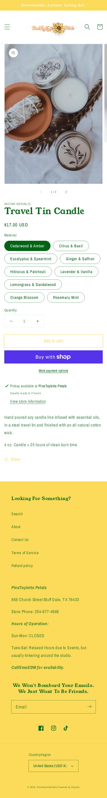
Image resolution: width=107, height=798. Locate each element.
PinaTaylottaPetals (47, 787)
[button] (7, 27)
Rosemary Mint (66, 297)
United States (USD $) (49, 765)
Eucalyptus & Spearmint (30, 258)
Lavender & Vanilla (76, 271)
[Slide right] (66, 191)
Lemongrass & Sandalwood (33, 284)
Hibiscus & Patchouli (28, 271)
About (16, 526)
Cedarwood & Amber (27, 245)
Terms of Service (25, 552)
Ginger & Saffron (80, 258)
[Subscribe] (89, 706)
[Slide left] (41, 191)
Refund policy (22, 565)
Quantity (10, 310)
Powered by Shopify (69, 787)
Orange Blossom (24, 297)
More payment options (53, 370)
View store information (28, 401)
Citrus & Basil (71, 245)
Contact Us (20, 539)
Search (17, 513)
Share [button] (15, 459)
